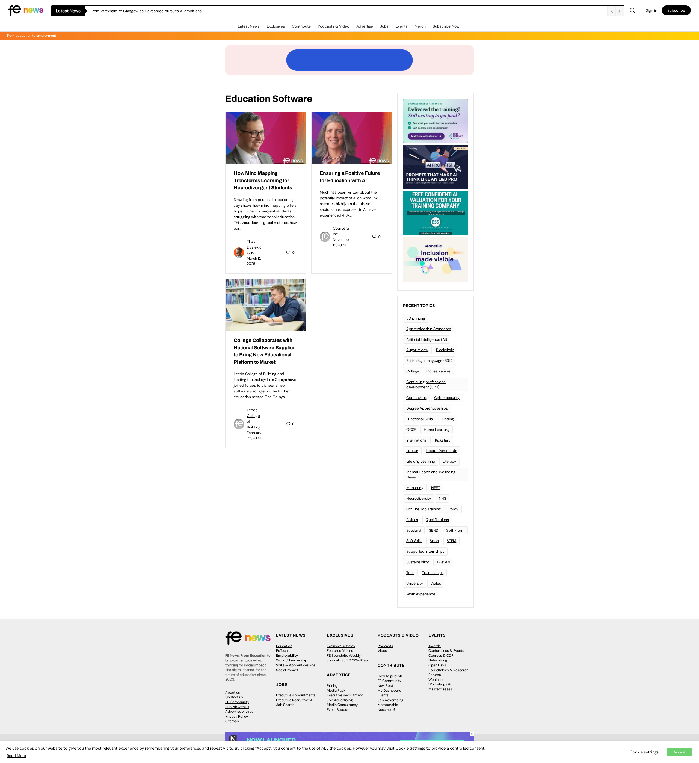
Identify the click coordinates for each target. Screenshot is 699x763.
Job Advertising (340, 700)
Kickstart (442, 440)
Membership (388, 704)
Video (382, 650)
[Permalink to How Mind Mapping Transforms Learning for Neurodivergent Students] (266, 138)
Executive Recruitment (294, 700)
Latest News (249, 26)
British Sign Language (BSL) (429, 360)
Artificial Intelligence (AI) (426, 339)
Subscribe (676, 10)
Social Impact (287, 670)
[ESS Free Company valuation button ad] (435, 212)
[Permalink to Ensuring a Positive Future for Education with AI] (352, 138)
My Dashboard (389, 690)
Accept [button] (679, 752)
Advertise (364, 26)
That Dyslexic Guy (254, 247)
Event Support (338, 709)
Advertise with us (239, 711)
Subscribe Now (446, 26)
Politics (412, 519)
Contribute (301, 26)
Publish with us (237, 707)
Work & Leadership (291, 660)
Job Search (285, 704)
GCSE (411, 429)
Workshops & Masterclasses (440, 686)
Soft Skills (414, 540)
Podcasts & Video (333, 26)
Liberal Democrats (441, 450)
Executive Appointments (296, 695)
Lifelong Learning (420, 461)
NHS (442, 498)
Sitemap (232, 721)
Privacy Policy (236, 716)
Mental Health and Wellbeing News (430, 474)
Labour (412, 450)
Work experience (420, 594)
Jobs (384, 26)
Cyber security (447, 397)
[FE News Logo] (25, 10)
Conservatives (438, 371)
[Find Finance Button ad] (435, 120)
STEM (451, 540)
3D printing (415, 318)
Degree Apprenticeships (427, 408)
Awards (434, 646)
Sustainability (417, 562)
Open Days (437, 665)
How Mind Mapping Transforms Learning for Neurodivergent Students (263, 180)
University (414, 583)
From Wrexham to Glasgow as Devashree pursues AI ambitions (146, 10)
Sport (434, 540)
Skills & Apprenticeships (296, 665)
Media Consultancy (342, 704)
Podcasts (385, 646)
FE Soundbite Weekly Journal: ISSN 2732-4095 (347, 658)
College (412, 371)
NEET (435, 487)
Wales (436, 583)
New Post (385, 685)
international (416, 440)
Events (401, 26)
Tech (410, 572)
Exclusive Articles (341, 646)
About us (232, 692)
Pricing (332, 685)
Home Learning (436, 429)
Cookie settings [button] (644, 752)
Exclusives (276, 26)
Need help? (387, 709)
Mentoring (414, 487)
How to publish (390, 676)
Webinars (436, 679)
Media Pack (336, 690)
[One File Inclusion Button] (435, 258)
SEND (434, 530)
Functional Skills (419, 418)
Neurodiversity (418, 498)
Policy (453, 509)
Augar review (417, 349)
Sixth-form (455, 530)
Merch (420, 26)
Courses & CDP (441, 655)
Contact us (234, 697)
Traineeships (432, 572)
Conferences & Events (446, 650)
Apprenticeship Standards (428, 328)
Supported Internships (425, 551)
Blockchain (445, 349)
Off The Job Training (423, 509)
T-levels (443, 562)
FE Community (237, 702)
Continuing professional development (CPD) (426, 384)
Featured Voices (340, 650)
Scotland (413, 530)
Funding (447, 418)
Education (284, 646)
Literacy (449, 461)
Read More (16, 755)
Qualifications (437, 519)
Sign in (651, 10)
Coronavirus (416, 397)
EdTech (282, 650)
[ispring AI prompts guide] (435, 166)
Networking (437, 660)
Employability (287, 655)
